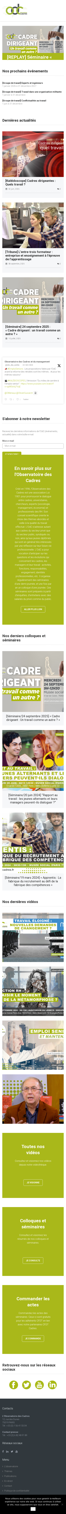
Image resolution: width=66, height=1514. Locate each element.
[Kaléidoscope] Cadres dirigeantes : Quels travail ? (30, 182)
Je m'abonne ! (12, 454)
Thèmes (8, 1471)
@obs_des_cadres (12, 365)
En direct (8, 1481)
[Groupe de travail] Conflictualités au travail (24, 100)
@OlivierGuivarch (24, 393)
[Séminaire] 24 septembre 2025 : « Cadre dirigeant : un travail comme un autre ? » (32, 330)
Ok (33, 1509)
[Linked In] (7, 1451)
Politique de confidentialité (16, 1491)
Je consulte (33, 1260)
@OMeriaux (10, 393)
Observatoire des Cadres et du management (27, 361)
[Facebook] (3, 1451)
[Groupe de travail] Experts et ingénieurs (22, 83)
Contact (8, 1486)
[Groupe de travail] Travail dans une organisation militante (32, 92)
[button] (33, 43)
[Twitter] (12, 1451)
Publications (10, 1476)
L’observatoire (11, 1466)
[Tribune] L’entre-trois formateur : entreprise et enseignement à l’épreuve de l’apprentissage (32, 255)
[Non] (62, 1504)
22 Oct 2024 (28, 365)
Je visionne (33, 1182)
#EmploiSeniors (15, 369)
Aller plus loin (33, 609)
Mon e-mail (8, 441)
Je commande (33, 1338)
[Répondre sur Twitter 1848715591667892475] (6, 399)
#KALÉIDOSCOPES (17, 380)
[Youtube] (17, 1451)
